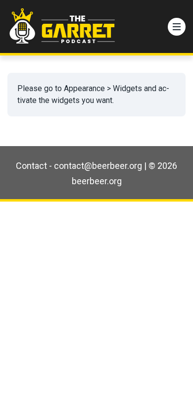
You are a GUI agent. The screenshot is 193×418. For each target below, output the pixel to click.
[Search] (155, 27)
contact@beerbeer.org (98, 165)
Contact (31, 165)
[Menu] (177, 27)
